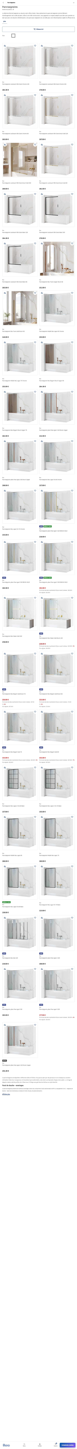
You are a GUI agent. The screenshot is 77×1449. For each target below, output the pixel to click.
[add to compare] (5, 46)
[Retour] (3, 3)
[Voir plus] (74, 3)
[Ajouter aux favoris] (35, 46)
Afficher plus (6, 1094)
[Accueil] (6, 1445)
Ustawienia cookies (68, 1445)
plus (4, 21)
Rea (3, 82)
